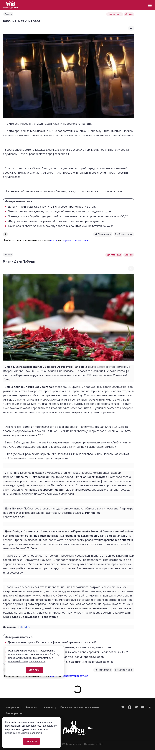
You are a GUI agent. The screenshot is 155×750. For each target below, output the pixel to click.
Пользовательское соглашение (79, 707)
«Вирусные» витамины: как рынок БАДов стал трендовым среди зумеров (56, 221)
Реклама (31, 707)
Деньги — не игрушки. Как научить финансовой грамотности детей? (52, 206)
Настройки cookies (93, 744)
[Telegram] (123, 707)
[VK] (136, 707)
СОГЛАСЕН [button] (31, 741)
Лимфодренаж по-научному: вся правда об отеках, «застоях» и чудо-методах (59, 211)
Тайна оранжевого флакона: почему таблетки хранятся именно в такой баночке (61, 226)
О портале (12, 707)
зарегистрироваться (75, 240)
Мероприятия (14, 713)
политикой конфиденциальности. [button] (23, 733)
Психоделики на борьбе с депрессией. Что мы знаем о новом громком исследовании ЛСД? (68, 216)
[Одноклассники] (149, 707)
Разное (8, 14)
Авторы (48, 707)
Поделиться (104, 234)
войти (53, 240)
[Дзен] (129, 707)
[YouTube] (143, 707)
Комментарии (125, 234)
